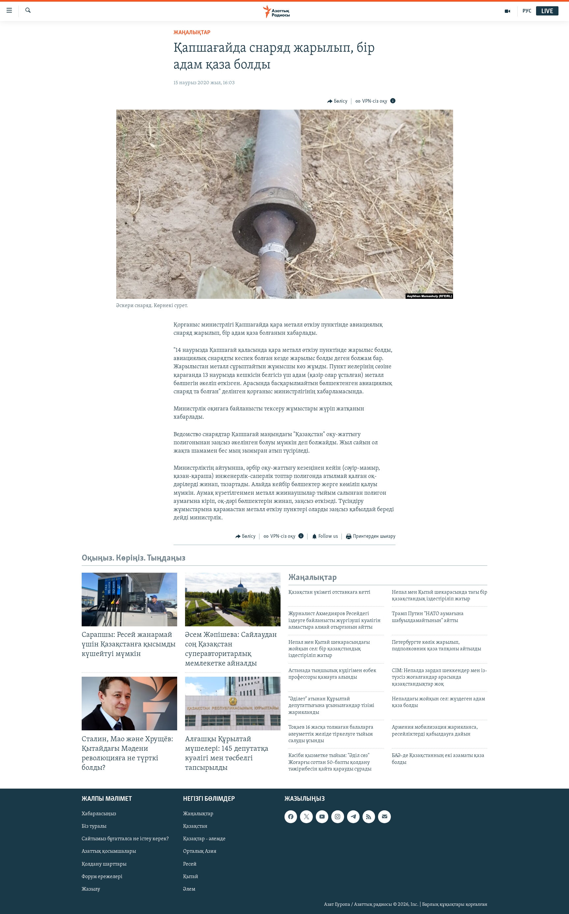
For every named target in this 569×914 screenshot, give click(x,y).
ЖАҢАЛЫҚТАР (192, 33)
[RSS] (369, 816)
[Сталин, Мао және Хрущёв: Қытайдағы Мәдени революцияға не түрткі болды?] (129, 703)
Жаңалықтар (198, 814)
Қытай (190, 876)
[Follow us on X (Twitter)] (306, 816)
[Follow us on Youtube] (322, 816)
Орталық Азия (199, 851)
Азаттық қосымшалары (109, 851)
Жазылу (91, 889)
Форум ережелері (102, 876)
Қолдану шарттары (104, 864)
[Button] (337, 101)
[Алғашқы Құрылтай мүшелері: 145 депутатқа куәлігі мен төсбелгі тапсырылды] (233, 703)
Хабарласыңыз (99, 814)
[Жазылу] (384, 816)
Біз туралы (94, 826)
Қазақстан (195, 826)
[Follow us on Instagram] (337, 816)
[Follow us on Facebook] (290, 816)
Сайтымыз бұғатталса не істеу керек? (125, 839)
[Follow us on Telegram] (353, 816)
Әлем (189, 889)
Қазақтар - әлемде (204, 839)
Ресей (190, 864)
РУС (527, 11)
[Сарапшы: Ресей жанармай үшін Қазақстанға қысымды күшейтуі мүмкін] (129, 599)
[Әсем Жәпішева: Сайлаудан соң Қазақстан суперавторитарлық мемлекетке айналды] (233, 599)
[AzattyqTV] (508, 11)
